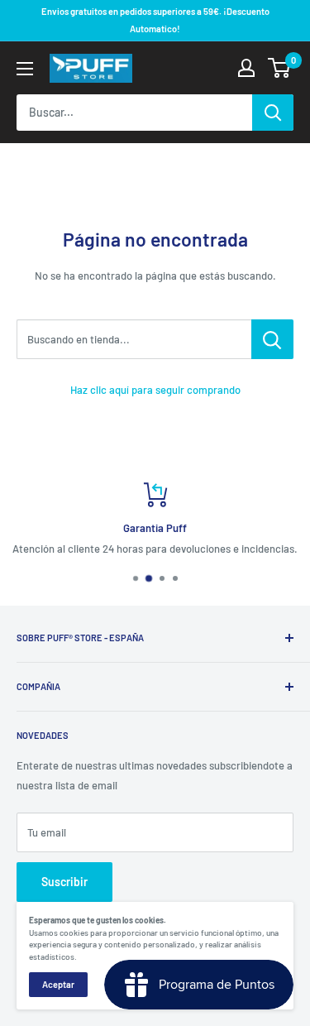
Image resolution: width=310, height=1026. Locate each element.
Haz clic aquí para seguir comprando (155, 389)
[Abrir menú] (25, 68)
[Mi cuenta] (246, 68)
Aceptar (58, 984)
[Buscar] (272, 112)
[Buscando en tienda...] (272, 339)
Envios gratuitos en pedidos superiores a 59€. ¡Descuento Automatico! (155, 20)
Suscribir (64, 882)
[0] (279, 68)
